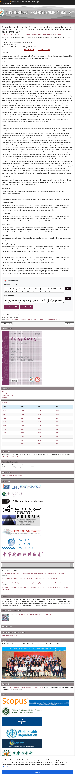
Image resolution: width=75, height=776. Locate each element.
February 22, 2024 (9, 34)
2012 (22, 436)
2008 (39, 414)
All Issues (5, 402)
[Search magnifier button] (71, 565)
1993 (57, 433)
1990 (57, 444)
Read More (6, 767)
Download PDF (44, 49)
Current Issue (29, 34)
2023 (4, 422)
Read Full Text (29, 49)
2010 (22, 444)
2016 (22, 422)
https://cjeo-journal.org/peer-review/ (12, 475)
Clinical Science (6, 394)
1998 (57, 414)
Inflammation (39, 319)
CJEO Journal (5, 1)
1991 (57, 440)
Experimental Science (39, 34)
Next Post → (69, 323)
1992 (57, 436)
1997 (57, 418)
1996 (57, 422)
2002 (39, 436)
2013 (22, 433)
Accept (37, 772)
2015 (22, 425)
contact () (25, 687)
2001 (39, 440)
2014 (22, 429)
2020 (4, 410)
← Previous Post (7, 323)
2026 (4, 433)
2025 (4, 429)
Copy (68, 288)
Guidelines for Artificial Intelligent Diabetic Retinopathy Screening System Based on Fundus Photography (32, 583)
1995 (57, 425)
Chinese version (6, 3)
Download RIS (26, 307)
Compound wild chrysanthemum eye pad (23, 319)
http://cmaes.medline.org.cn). (10, 456)
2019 (22, 410)
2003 (39, 433)
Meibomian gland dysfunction (51, 319)
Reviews (4, 397)
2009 (39, 410)
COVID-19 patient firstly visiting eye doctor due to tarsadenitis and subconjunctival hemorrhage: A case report (33, 573)
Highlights (49, 34)
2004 (39, 429)
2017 (22, 418)
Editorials (4, 392)
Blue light (8, 319)
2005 (39, 425)
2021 (4, 414)
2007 (39, 418)
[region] (37, 766)
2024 (4, 425)
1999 (57, 410)
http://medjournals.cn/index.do (10, 635)
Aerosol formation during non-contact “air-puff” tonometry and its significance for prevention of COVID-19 (31, 578)
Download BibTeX (11, 307)
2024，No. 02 (20, 34)
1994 (57, 429)
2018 (22, 414)
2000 (39, 444)
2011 (22, 440)
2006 (39, 422)
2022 (4, 418)
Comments (58, 34)
